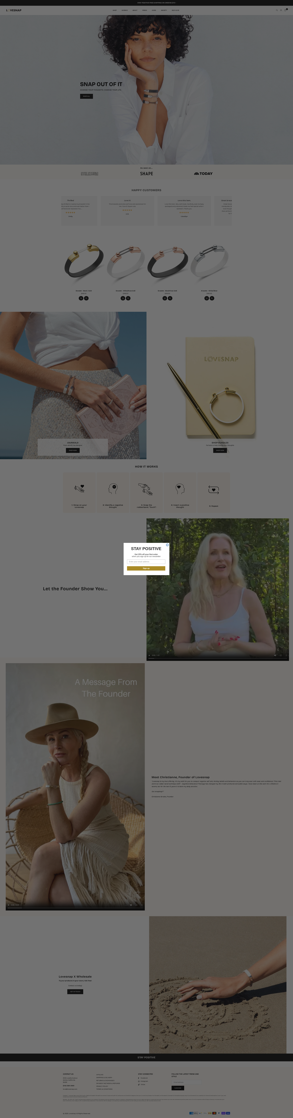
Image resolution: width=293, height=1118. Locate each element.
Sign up (146, 568)
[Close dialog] (167, 545)
